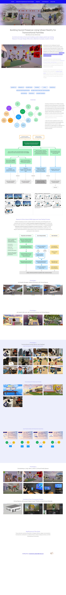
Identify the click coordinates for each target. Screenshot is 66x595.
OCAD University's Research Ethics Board (36, 223)
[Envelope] (52, 553)
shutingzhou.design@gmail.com (36, 553)
